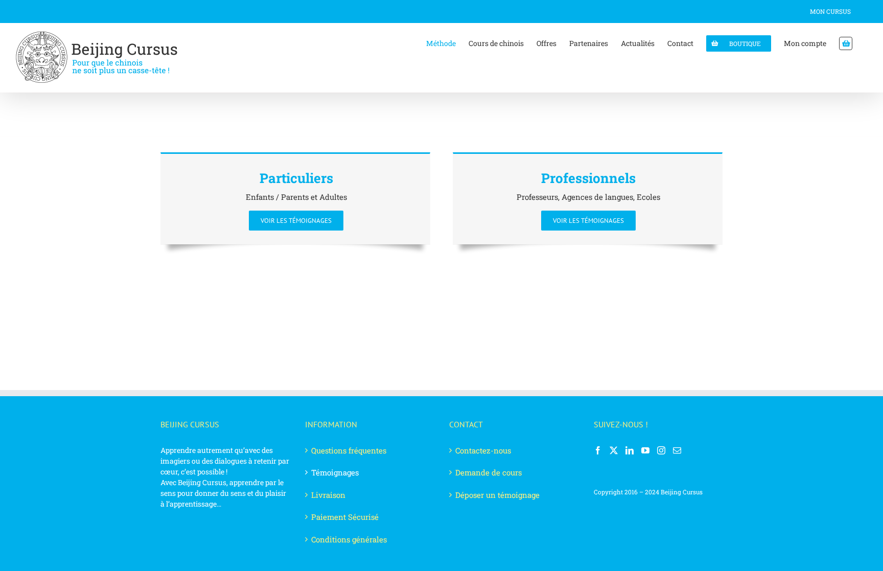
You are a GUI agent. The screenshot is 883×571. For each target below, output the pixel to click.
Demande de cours (488, 472)
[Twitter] (614, 450)
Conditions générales (349, 539)
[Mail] (677, 450)
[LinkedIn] (629, 450)
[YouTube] (645, 450)
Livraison (328, 495)
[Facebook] (598, 450)
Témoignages (335, 472)
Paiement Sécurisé (345, 517)
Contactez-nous (483, 450)
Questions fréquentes (348, 450)
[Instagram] (661, 450)
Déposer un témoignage (497, 495)
